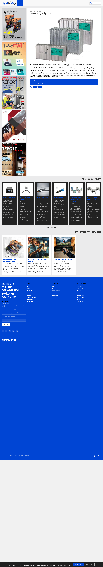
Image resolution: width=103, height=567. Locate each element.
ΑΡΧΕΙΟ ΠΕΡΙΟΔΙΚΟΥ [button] (37, 3)
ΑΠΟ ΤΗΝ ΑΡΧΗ (80, 290)
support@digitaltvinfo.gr (12, 313)
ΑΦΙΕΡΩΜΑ (79, 286)
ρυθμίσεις (66, 565)
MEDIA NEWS (55, 294)
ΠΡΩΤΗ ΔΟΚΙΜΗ (80, 297)
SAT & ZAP (54, 292)
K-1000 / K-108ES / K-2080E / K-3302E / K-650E (76, 199)
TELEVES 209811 (58, 198)
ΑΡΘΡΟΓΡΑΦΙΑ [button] (27, 3)
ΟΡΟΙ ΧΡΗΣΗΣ (30, 301)
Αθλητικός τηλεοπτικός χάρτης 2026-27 (38, 260)
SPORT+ (53, 288)
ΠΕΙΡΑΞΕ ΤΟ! (80, 305)
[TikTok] (6, 331)
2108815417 (12, 310)
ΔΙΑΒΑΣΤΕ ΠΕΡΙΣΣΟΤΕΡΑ (51, 227)
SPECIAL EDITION (53, 3)
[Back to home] (9, 3)
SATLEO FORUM (87, 3)
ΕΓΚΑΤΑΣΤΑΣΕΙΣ (80, 296)
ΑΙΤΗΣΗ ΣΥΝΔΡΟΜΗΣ (76, 3)
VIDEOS (61, 3)
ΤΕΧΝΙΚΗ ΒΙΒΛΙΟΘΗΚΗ (82, 294)
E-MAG (46, 3)
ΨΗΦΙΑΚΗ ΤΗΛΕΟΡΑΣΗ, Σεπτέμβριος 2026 (9, 260)
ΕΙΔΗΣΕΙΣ (29, 288)
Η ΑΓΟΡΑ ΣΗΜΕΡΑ (56, 290)
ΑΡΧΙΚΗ (14, 3)
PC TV (78, 299)
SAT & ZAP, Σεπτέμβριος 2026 (63, 259)
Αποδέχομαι (78, 564)
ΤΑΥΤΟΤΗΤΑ (67, 3)
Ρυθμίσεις (89, 564)
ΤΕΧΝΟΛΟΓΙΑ (80, 301)
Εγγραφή (6, 324)
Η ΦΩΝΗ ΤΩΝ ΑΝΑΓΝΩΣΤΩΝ (83, 292)
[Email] (17, 331)
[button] (100, 280)
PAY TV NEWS (55, 296)
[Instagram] (10, 331)
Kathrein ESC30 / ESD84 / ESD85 (93, 198)
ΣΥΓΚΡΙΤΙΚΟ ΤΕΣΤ (81, 288)
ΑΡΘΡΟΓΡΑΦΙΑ (30, 290)
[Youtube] (13, 331)
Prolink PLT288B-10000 (25, 198)
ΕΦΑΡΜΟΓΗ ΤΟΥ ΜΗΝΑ (82, 303)
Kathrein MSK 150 (9, 198)
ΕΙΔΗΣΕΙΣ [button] (19, 3)
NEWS (53, 286)
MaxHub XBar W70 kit (42, 198)
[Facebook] (3, 331)
